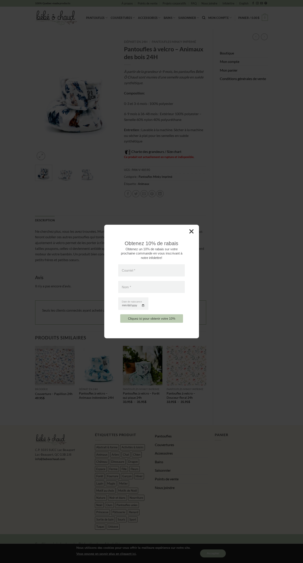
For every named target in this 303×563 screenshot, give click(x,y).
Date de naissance (132, 302)
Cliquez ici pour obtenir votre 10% (151, 318)
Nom (126, 287)
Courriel (128, 270)
